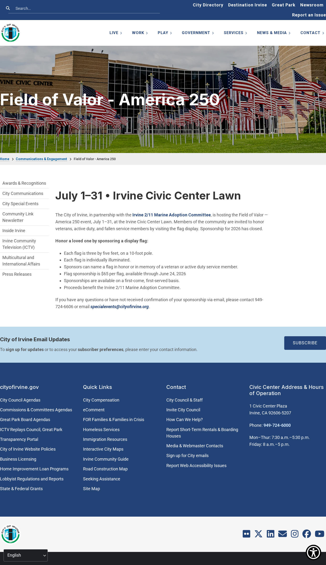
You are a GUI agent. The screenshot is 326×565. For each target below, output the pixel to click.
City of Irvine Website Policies (28, 449)
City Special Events (20, 203)
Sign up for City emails (187, 455)
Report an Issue (309, 14)
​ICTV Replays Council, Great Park (31, 429)
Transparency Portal (19, 439)
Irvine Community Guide (106, 459)
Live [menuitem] (116, 34)
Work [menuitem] (140, 34)
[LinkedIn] (270, 535)
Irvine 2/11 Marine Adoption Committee (171, 214)
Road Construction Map (105, 468)
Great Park (283, 4)
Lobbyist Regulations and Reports (31, 478)
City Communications (22, 193)
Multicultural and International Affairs (21, 260)
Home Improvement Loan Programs (34, 468)
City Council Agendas (20, 399)
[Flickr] (246, 535)
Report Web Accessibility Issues (196, 465)
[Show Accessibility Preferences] (313, 552)
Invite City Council (183, 409)
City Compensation (101, 399)
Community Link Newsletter (17, 217)
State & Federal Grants (21, 488)
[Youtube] (320, 535)
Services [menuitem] (236, 34)
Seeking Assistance (101, 478)
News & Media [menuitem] (274, 34)
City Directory (208, 4)
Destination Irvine (247, 4)
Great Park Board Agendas (25, 419)
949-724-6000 (277, 425)
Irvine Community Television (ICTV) (19, 244)
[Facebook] (306, 535)
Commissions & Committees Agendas (36, 409)
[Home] (10, 32)
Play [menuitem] (165, 34)
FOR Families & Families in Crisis (113, 419)
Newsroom (312, 4)
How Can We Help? (184, 419)
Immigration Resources (105, 439)
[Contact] (282, 535)
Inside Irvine (13, 230)
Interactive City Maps (103, 449)
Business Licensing (18, 459)
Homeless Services (101, 429)
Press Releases (17, 274)
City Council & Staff (184, 399)
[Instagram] (295, 535)
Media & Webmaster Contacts (194, 445)
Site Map (91, 488)
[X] (258, 535)
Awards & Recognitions (24, 183)
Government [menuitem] (198, 34)
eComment (94, 409)
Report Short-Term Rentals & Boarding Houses (202, 432)
